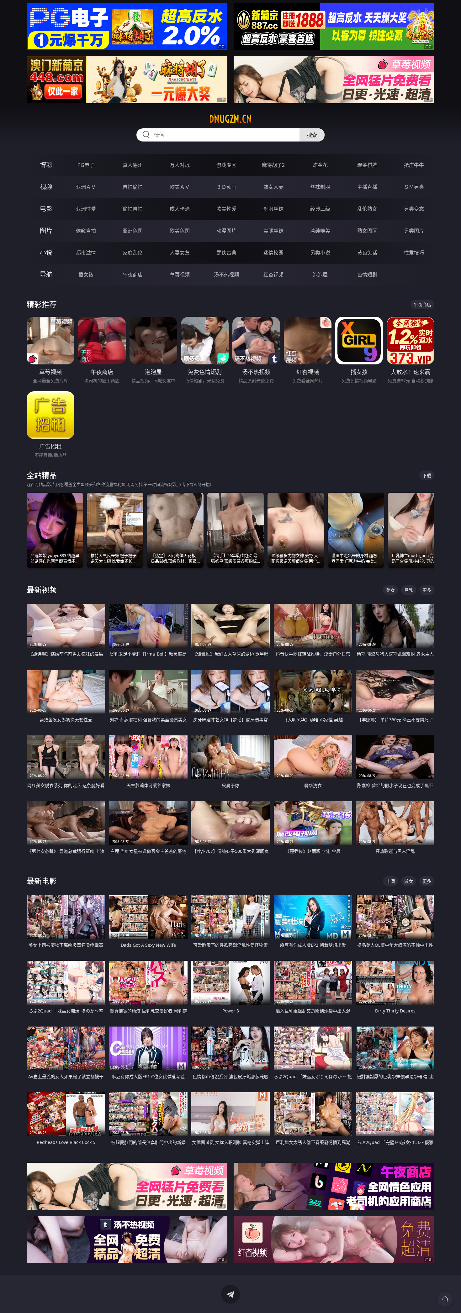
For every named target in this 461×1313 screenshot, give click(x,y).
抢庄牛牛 (414, 165)
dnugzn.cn (230, 119)
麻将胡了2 (273, 165)
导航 (46, 274)
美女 (390, 590)
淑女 (408, 881)
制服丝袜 (273, 208)
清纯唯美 (320, 230)
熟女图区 (367, 230)
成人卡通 (180, 208)
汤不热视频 (226, 274)
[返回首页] (445, 1299)
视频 (46, 187)
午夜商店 (133, 274)
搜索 (312, 134)
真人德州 (133, 165)
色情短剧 (367, 274)
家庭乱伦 (133, 252)
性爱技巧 (414, 252)
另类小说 (320, 252)
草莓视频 (180, 274)
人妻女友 (180, 252)
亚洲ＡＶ (86, 186)
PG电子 (85, 165)
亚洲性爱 (86, 208)
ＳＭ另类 (414, 186)
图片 (46, 230)
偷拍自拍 (133, 208)
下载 (426, 475)
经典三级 (320, 208)
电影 (46, 208)
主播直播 (367, 186)
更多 (426, 590)
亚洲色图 (133, 230)
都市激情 (86, 252)
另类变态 (414, 208)
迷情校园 (273, 252)
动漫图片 (226, 230)
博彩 (46, 165)
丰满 (390, 881)
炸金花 (320, 165)
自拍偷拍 (133, 186)
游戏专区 (226, 165)
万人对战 (180, 165)
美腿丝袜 (273, 230)
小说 (46, 252)
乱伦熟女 (367, 208)
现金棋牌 (367, 165)
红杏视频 (273, 274)
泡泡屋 (320, 274)
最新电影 (42, 881)
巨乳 (408, 590)
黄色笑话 (367, 252)
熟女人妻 (273, 186)
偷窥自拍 (86, 230)
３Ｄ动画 (226, 186)
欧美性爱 (226, 208)
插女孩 (85, 274)
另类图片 (414, 230)
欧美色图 (180, 230)
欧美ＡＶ (180, 186)
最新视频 (42, 589)
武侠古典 (226, 252)
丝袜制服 (320, 186)
